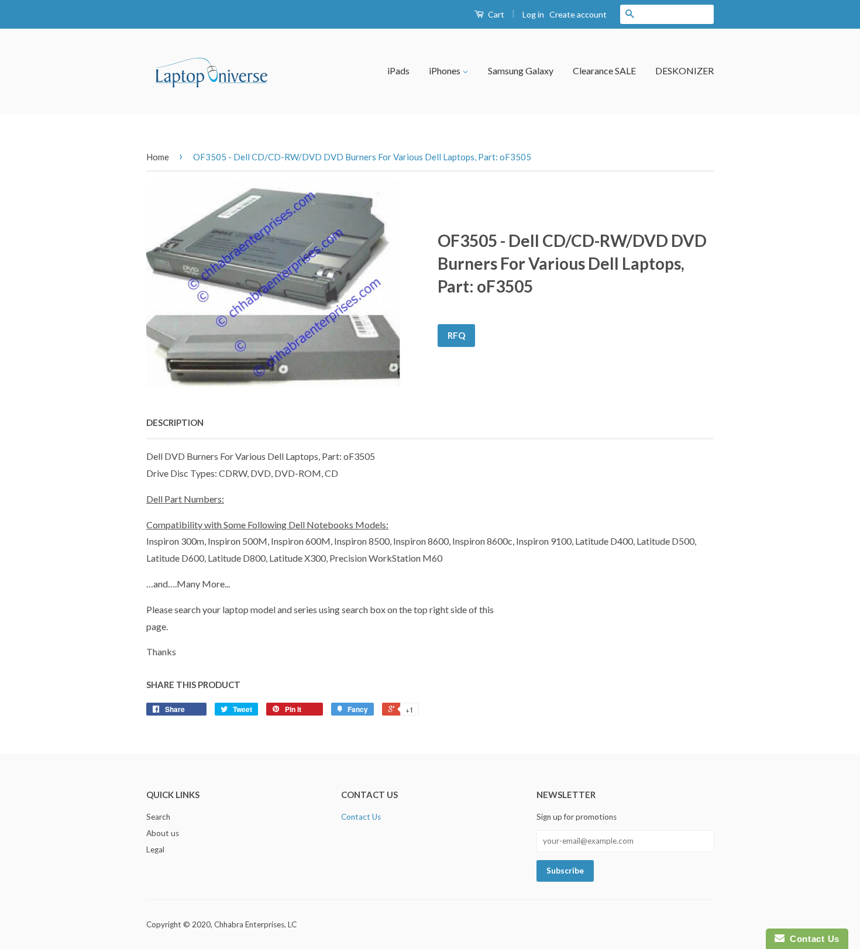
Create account (578, 14)
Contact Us (361, 816)
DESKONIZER (684, 70)
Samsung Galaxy (520, 70)
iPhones (445, 70)
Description (175, 422)
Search (158, 816)
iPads (398, 70)
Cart (495, 14)
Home (157, 157)
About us (162, 833)
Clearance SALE (604, 70)
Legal (155, 849)
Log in (533, 14)
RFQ (456, 335)
